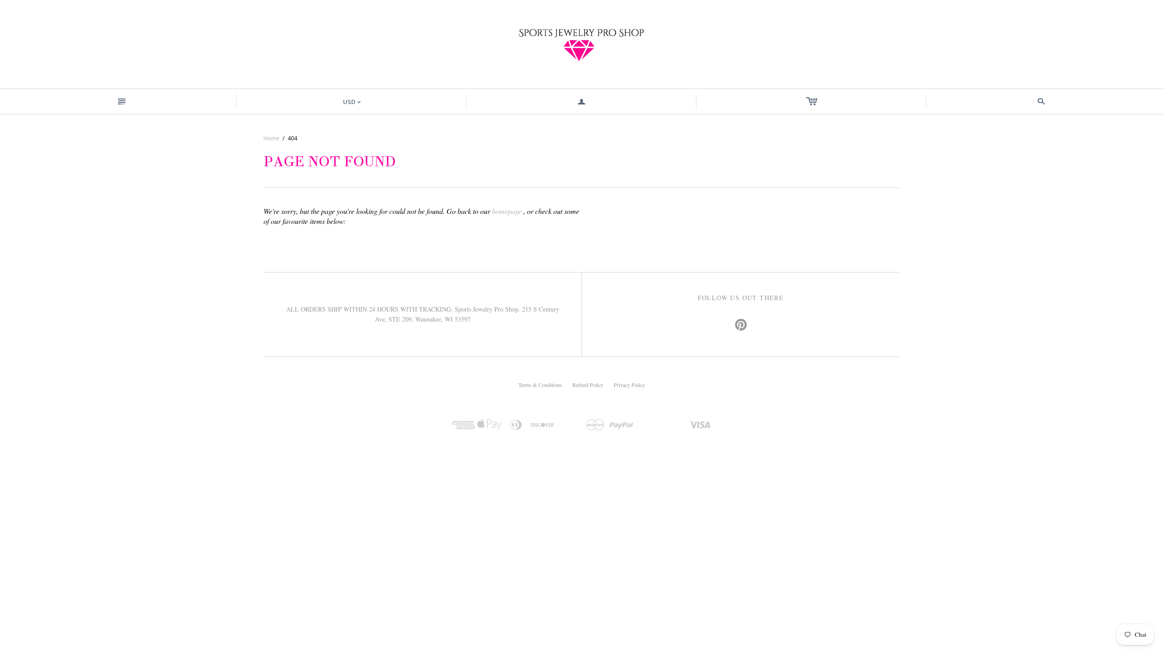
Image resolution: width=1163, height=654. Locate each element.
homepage (507, 211)
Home (271, 138)
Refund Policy (587, 384)
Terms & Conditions (540, 384)
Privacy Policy (629, 384)
